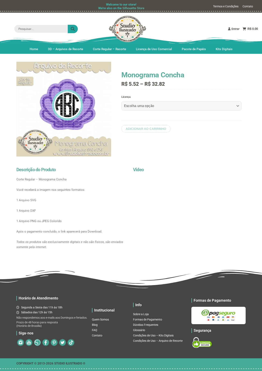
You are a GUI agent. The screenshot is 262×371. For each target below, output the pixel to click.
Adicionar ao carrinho (146, 128)
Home (34, 49)
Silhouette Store (133, 8)
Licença (126, 97)
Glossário (139, 330)
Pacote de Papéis (194, 49)
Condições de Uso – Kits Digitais (153, 335)
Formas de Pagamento (147, 319)
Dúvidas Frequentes (145, 324)
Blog (95, 324)
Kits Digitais (224, 49)
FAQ (94, 330)
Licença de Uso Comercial (154, 49)
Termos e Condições (225, 6)
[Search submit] (73, 29)
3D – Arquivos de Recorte (65, 49)
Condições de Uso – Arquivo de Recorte (158, 340)
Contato (248, 6)
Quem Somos (100, 319)
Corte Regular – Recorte (109, 49)
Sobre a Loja (141, 314)
